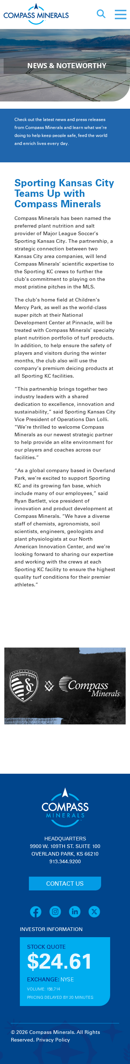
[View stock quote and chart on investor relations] (53, 960)
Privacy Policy (53, 1040)
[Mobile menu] (120, 14)
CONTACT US (65, 884)
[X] (94, 916)
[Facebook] (39, 916)
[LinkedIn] (78, 916)
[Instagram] (59, 916)
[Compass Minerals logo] (36, 14)
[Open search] (101, 14)
